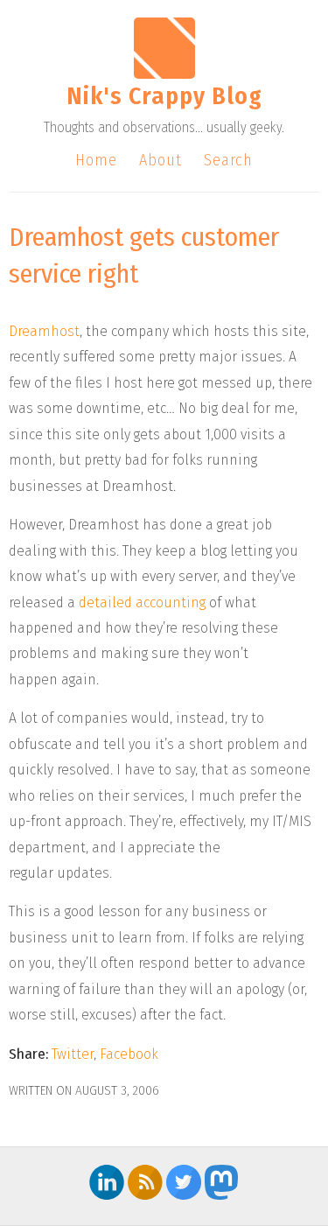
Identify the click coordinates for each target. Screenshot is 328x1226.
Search (228, 160)
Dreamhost (44, 331)
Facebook (129, 1054)
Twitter (73, 1054)
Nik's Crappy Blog (164, 95)
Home (96, 160)
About (160, 160)
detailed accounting (142, 602)
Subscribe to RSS (145, 1182)
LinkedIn (106, 1182)
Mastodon (222, 1182)
